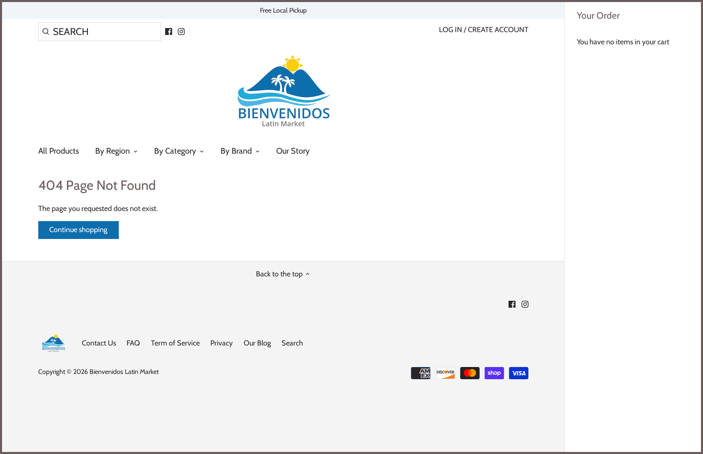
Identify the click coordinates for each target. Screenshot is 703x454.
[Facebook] (168, 31)
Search (292, 343)
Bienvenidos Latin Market (124, 371)
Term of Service (175, 343)
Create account (498, 29)
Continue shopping (78, 229)
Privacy (221, 343)
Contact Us (99, 343)
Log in (450, 29)
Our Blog (257, 343)
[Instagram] (181, 31)
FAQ (133, 343)
